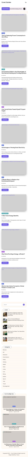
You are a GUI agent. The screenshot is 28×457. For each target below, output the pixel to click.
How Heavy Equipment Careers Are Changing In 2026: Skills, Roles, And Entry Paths (14, 410)
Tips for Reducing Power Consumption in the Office (13, 36)
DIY (2, 107)
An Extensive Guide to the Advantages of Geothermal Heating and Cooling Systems (14, 72)
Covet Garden (6, 2)
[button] (24, 305)
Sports (4, 378)
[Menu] (25, 2)
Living (3, 33)
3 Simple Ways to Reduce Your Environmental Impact (10, 180)
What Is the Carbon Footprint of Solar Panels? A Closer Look (13, 286)
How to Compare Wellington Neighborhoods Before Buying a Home (14, 427)
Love (4, 371)
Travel (4, 383)
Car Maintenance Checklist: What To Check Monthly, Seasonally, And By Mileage (14, 445)
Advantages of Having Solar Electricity (13, 147)
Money (4, 374)
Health (4, 364)
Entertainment (5, 213)
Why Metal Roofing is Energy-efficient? (13, 254)
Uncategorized (6, 386)
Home (4, 366)
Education (5, 354)
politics (4, 376)
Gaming (4, 362)
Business (5, 349)
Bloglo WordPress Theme (14, 454)
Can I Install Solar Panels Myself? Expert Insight (13, 110)
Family (4, 359)
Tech (3, 251)
